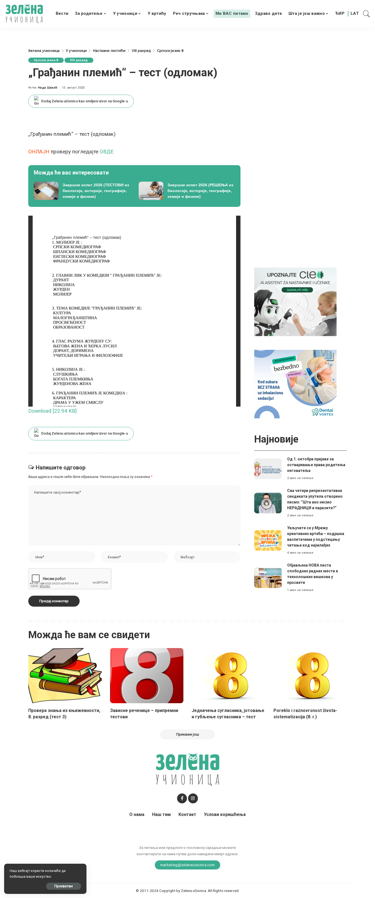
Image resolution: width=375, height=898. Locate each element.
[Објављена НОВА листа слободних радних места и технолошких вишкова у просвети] (268, 577)
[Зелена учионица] (24, 13)
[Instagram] (193, 798)
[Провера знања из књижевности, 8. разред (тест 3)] (65, 675)
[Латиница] (355, 14)
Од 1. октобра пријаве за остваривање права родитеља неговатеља (316, 465)
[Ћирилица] (340, 14)
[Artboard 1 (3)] (295, 301)
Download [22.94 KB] (52, 411)
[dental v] (295, 383)
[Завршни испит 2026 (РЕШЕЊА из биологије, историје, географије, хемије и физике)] (187, 191)
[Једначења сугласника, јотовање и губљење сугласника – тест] (228, 675)
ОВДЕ (107, 151)
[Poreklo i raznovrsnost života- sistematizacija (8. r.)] (310, 675)
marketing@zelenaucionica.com (187, 865)
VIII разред (79, 60)
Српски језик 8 (46, 60)
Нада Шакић (47, 87)
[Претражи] (366, 14)
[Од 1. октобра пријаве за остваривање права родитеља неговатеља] (268, 468)
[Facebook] (182, 798)
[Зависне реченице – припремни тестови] (147, 675)
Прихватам (63, 886)
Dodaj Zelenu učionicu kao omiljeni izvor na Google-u (84, 101)
